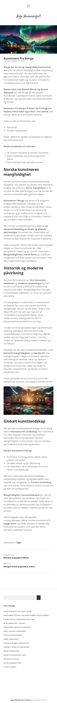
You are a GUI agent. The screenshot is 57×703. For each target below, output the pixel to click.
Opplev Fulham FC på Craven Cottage (18, 611)
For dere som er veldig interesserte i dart (19, 619)
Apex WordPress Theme (20, 700)
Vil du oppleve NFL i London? (14, 623)
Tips (18, 542)
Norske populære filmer (16, 557)
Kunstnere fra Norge (11, 659)
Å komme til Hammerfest (13, 635)
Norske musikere (10, 667)
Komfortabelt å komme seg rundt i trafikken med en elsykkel (26, 615)
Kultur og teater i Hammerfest (15, 631)
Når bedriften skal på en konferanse (17, 627)
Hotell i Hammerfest (11, 639)
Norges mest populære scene (19, 566)
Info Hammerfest (28, 16)
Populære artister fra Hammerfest (16, 647)
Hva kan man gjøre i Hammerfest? (16, 643)
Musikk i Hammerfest (11, 651)
